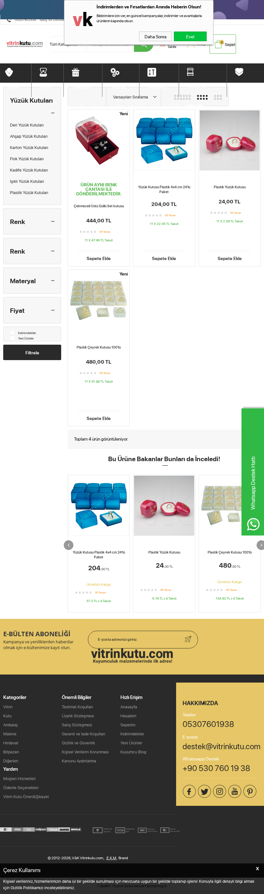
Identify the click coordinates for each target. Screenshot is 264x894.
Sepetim (127, 724)
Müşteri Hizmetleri (19, 778)
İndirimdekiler (27, 333)
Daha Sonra (155, 36)
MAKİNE (119, 87)
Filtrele (32, 352)
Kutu (7, 715)
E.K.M (111, 857)
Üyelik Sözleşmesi (78, 715)
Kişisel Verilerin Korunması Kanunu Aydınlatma (85, 756)
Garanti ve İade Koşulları (83, 733)
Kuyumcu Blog (133, 751)
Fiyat (17, 310)
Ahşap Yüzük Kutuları (29, 136)
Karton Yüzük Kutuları (29, 147)
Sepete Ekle (99, 257)
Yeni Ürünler (26, 338)
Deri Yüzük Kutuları (27, 124)
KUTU (46, 86)
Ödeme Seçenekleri (21, 787)
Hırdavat (10, 742)
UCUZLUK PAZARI (198, 90)
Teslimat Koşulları (77, 706)
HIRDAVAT (158, 86)
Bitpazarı (11, 751)
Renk (17, 221)
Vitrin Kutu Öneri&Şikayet (26, 796)
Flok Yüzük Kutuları (27, 158)
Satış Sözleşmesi (77, 724)
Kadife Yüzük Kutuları (29, 169)
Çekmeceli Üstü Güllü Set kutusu (99, 206)
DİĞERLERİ (246, 86)
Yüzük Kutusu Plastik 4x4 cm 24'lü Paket (164, 189)
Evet (190, 36)
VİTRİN (13, 86)
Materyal (23, 280)
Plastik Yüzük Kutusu (230, 187)
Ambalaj (10, 724)
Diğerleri (10, 760)
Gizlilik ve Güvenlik (78, 742)
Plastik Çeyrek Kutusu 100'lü (99, 347)
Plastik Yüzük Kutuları (29, 192)
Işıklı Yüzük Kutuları (27, 181)
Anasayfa (128, 706)
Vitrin (8, 706)
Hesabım (128, 715)
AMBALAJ (82, 86)
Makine (9, 733)
